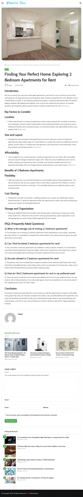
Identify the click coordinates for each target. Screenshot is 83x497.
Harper (20, 314)
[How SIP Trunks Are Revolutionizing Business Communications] (10, 471)
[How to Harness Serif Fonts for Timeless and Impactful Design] (67, 344)
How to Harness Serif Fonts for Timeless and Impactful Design (65, 354)
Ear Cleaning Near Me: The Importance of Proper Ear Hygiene (35, 478)
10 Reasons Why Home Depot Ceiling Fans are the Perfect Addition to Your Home (41, 446)
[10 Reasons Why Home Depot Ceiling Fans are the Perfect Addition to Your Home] (10, 451)
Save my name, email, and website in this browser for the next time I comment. (31, 415)
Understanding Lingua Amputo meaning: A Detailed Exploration (36, 460)
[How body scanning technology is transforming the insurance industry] (41, 344)
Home (8, 65)
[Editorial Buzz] (16, 3)
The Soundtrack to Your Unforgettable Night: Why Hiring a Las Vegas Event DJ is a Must (43, 437)
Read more (66, 106)
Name (7, 400)
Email (7, 407)
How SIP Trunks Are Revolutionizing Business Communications (35, 469)
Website (45, 407)
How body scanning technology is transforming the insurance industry (40, 354)
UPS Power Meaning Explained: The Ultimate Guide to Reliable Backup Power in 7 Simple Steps (15, 355)
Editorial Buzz (34, 493)
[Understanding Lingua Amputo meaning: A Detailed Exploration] (10, 462)
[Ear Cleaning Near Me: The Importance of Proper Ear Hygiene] (10, 480)
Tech (12, 65)
